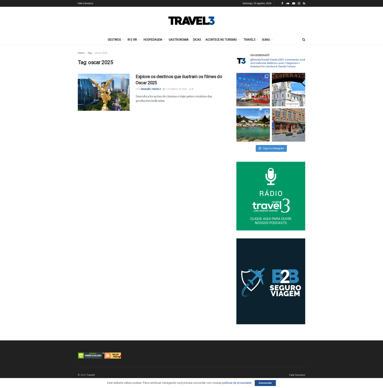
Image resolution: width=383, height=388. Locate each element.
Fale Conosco (85, 3)
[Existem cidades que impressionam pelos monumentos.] (253, 89)
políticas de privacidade (237, 382)
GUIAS (266, 39)
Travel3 (91, 375)
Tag (90, 53)
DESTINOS (114, 39)
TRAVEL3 (249, 39)
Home (81, 53)
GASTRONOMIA (179, 39)
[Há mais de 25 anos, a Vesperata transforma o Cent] (288, 89)
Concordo (265, 382)
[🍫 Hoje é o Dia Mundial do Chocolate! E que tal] (288, 125)
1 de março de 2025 (176, 89)
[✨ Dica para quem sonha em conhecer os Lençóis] (253, 125)
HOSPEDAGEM (153, 39)
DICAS (197, 39)
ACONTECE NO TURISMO (221, 39)
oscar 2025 (101, 53)
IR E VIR (132, 39)
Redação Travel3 (151, 89)
